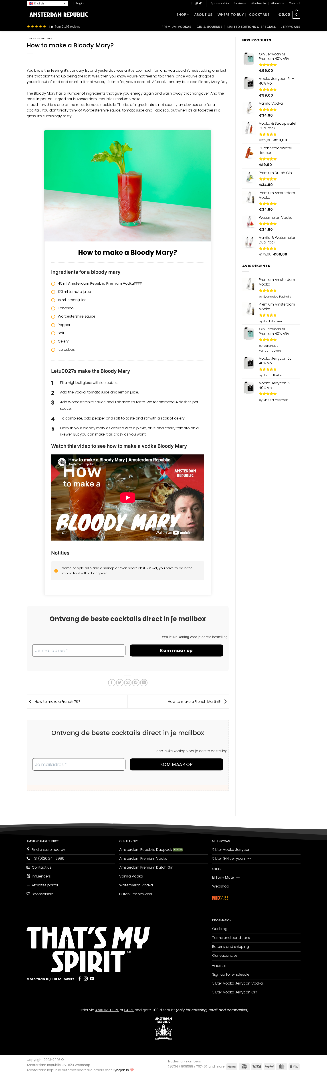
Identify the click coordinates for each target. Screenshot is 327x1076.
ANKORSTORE (107, 1010)
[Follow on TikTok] (200, 3)
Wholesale (258, 3)
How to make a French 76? (57, 701)
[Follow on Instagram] (196, 3)
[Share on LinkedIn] (143, 682)
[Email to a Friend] (127, 682)
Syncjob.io (121, 1070)
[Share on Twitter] (119, 682)
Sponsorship (220, 3)
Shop (181, 14)
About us (277, 3)
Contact (294, 3)
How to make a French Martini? (195, 701)
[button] (47, 3)
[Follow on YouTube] (92, 979)
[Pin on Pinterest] (135, 682)
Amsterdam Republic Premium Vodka (109, 98)
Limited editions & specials (251, 26)
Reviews (240, 3)
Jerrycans (290, 26)
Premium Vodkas (176, 26)
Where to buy (231, 14)
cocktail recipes (39, 38)
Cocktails (259, 14)
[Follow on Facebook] (192, 3)
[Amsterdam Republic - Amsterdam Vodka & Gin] (59, 14)
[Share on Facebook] (111, 682)
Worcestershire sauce (102, 110)
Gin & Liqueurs (209, 26)
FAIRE (129, 1010)
